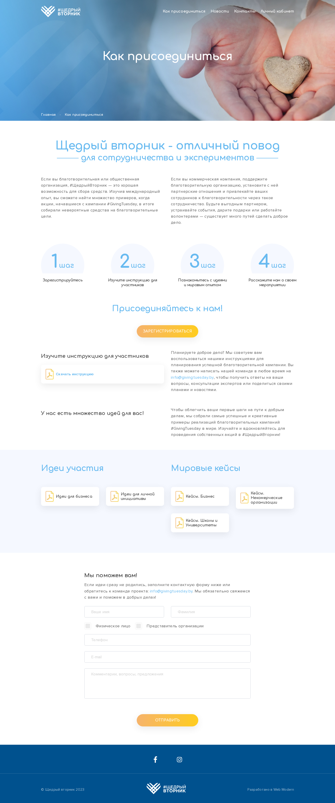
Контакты (245, 11)
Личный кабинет (277, 11)
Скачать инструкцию (75, 374)
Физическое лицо (113, 626)
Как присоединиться (184, 11)
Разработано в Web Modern (270, 789)
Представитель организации (175, 626)
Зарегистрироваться (167, 331)
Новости (220, 11)
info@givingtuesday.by (192, 377)
